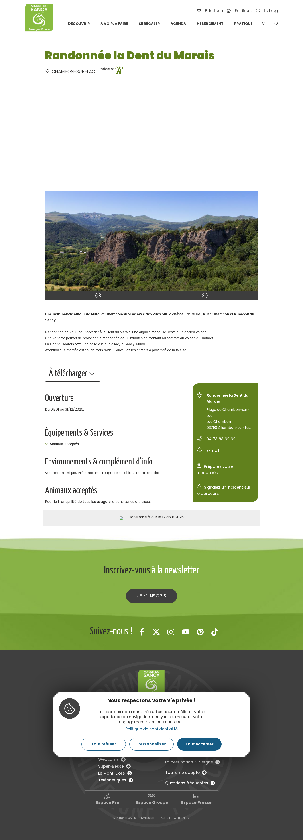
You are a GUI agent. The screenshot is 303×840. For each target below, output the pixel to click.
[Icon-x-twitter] (156, 632)
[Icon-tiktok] (215, 632)
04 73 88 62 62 (221, 439)
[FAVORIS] (276, 24)
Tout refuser (103, 744)
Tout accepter (199, 744)
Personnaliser (151, 744)
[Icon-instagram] (171, 632)
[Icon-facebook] (142, 632)
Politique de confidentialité (151, 729)
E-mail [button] (213, 450)
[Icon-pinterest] (200, 632)
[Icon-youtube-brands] (186, 632)
